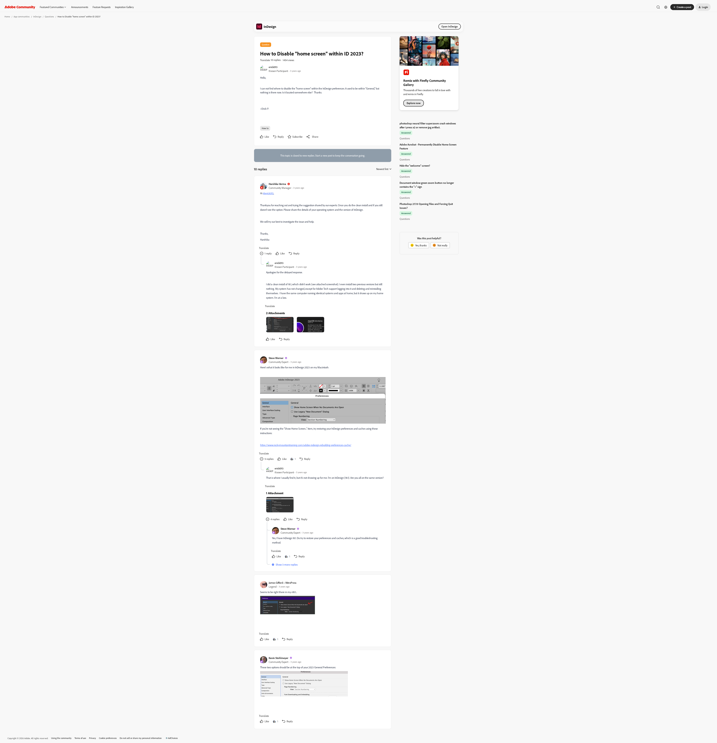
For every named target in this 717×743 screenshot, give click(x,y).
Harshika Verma (277, 183)
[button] (682, 7)
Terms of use (80, 738)
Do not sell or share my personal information (141, 738)
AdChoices (173, 738)
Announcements (79, 7)
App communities (22, 16)
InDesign (37, 16)
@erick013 (268, 193)
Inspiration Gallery (124, 7)
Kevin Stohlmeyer (278, 658)
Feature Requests (102, 7)
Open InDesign (449, 26)
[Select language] (666, 7)
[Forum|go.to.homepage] (19, 7)
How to (265, 128)
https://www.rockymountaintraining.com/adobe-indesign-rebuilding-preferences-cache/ (305, 445)
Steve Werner (276, 358)
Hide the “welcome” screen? (415, 165)
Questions (49, 16)
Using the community (61, 738)
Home (7, 16)
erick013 (273, 67)
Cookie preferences (108, 738)
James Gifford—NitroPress (282, 582)
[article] (322, 219)
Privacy (92, 738)
